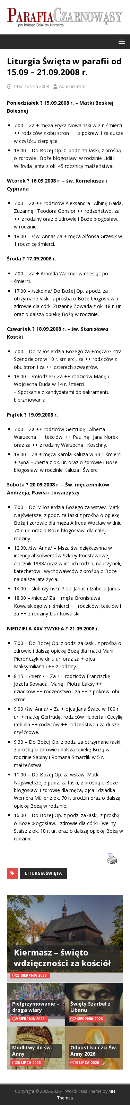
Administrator (73, 86)
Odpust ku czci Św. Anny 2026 (93, 1050)
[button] (120, 41)
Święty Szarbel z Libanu (90, 1006)
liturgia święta (43, 873)
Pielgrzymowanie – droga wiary (35, 1006)
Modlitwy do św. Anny (32, 1050)
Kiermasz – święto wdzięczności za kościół (62, 957)
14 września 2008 (31, 86)
